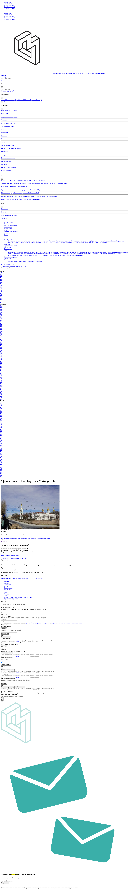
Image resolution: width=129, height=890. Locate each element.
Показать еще (5, 541)
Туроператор (8, 3)
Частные (6, 594)
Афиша (6, 583)
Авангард (3, 129)
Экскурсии (7, 584)
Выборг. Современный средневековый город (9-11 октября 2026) (20, 199)
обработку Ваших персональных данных (37, 623)
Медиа (6, 592)
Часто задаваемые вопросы (9, 215)
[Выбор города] (14, 91)
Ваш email (4, 881)
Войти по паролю (6, 637)
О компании (4, 209)
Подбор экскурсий (6, 170)
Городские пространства (8, 123)
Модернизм (4, 132)
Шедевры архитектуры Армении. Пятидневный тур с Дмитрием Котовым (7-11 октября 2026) (29, 196)
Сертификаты (8, 233)
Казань (22, 100)
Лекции (6, 586)
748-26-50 (6, 558)
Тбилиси (28, 100)
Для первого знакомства (8, 158)
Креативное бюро (9, 5)
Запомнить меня (8, 663)
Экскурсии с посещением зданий (11, 148)
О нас (6, 235)
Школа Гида (7, 589)
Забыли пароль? (5, 664)
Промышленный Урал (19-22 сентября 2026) (14, 186)
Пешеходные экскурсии (13, 538)
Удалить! (3, 628)
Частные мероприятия (10, 231)
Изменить (3, 646)
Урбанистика (5, 120)
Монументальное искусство (9, 117)
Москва (4, 100)
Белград (39, 100)
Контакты (4, 218)
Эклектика (4, 136)
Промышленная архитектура (9, 110)
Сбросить (3, 683)
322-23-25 (6, 266)
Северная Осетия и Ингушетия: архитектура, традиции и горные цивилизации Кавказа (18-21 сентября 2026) (34, 183)
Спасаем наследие (9, 8)
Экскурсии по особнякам (8, 167)
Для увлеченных (6, 161)
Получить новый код (6, 653)
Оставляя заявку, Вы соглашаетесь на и (42, 623)
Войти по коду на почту (7, 669)
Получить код (5, 633)
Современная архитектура (8, 145)
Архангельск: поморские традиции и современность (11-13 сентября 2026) (23, 180)
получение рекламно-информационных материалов (66, 623)
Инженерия (4, 113)
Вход (2, 666)
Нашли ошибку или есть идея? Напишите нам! (18, 597)
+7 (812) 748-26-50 (35, 641)
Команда (3, 212)
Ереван (33, 100)
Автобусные (4, 155)
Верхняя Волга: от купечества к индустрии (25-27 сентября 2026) (20, 190)
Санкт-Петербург (13, 100)
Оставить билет (5, 626)
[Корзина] (4, 101)
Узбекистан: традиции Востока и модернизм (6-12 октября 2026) (20, 193)
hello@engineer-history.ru (19, 266)
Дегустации (4, 164)
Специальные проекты (7, 126)
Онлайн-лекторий (9, 7)
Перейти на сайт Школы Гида (10, 555)
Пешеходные (4, 151)
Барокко (3, 142)
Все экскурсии (8, 222)
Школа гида (7, 2)
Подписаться (4, 883)
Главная (6, 581)
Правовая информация (11, 598)
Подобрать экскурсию (7, 264)
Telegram (17, 641)
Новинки (7, 224)
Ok (2, 697)
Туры (5, 230)
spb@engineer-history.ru (19, 558)
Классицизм (4, 139)
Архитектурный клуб (10, 225)
